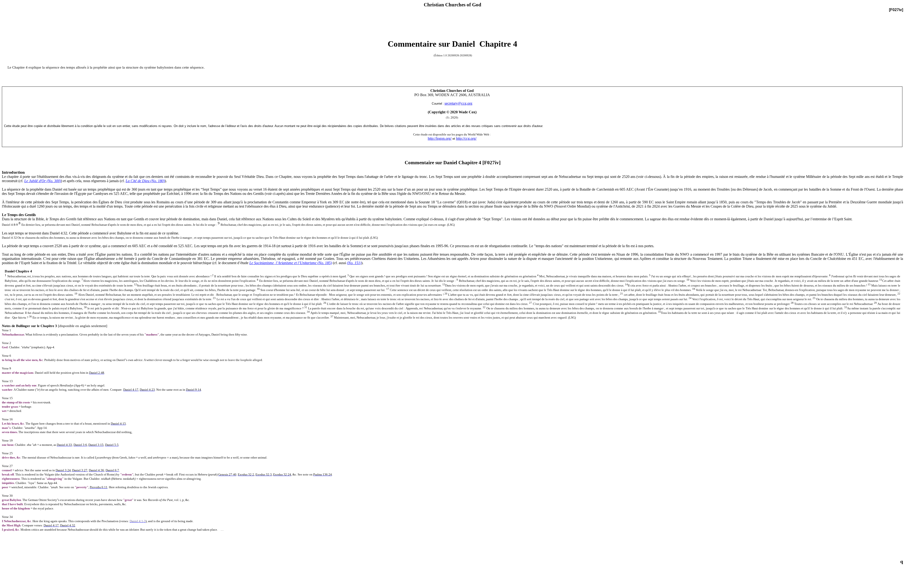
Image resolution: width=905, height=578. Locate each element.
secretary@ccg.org (458, 103)
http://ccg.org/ (466, 138)
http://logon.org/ (440, 138)
